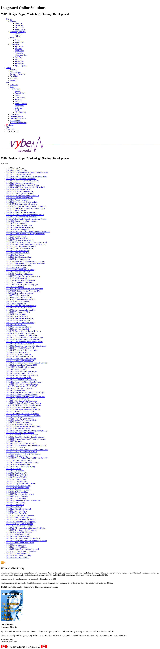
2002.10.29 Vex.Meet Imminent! (18, 464)
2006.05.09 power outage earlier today (20, 361)
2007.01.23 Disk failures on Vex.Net (19, 356)
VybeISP (18, 59)
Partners (13, 80)
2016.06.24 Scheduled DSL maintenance (21, 213)
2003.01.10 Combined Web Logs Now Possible (23, 454)
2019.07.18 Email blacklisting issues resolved (22, 196)
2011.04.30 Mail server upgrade (17, 295)
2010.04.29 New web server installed (19, 318)
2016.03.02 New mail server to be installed (21, 217)
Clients (8, 68)
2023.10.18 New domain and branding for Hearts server (26, 177)
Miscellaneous (20, 112)
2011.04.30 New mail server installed (19, 293)
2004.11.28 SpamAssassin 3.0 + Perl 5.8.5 (21, 386)
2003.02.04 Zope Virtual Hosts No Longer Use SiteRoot (27, 450)
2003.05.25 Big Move (14, 441)
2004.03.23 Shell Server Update (17, 399)
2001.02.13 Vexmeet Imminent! (17, 558)
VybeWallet (19, 51)
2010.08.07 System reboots (16, 314)
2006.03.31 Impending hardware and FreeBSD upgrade (26, 363)
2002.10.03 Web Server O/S (16, 473)
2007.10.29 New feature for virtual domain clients (24, 342)
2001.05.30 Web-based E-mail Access (20, 543)
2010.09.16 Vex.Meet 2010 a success (19, 308)
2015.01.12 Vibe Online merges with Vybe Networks (25, 244)
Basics (17, 91)
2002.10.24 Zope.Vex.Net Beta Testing (20, 467)
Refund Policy (15, 121)
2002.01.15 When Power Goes (17, 517)
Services (9, 19)
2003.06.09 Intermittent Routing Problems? (22, 435)
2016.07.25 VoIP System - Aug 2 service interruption (25, 208)
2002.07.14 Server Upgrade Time (18, 486)
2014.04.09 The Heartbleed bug (17, 251)
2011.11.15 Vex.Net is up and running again (22, 285)
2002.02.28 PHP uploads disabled (18, 509)
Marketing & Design (18, 32)
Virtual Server (20, 30)
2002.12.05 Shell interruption (16, 456)
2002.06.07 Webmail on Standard (18, 490)
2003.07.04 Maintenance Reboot (18, 428)
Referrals (13, 78)
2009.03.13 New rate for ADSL (17, 329)
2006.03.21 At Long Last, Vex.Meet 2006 (21, 365)
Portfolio (18, 34)
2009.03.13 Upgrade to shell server (19, 327)
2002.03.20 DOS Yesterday (16, 498)
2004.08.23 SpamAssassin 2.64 (17, 390)
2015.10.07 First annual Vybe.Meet (19, 225)
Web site (18, 102)
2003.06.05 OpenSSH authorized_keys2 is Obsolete (25, 437)
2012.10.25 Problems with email (18, 272)
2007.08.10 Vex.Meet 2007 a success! (20, 344)
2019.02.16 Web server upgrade (17, 200)
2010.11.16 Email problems (16, 304)
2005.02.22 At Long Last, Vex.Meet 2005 (21, 380)
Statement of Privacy (18, 118)
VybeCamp (19, 53)
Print (7, 127)
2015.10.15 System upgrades (16, 223)
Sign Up (13, 70)
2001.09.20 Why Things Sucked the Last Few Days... (26, 528)
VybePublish (19, 63)
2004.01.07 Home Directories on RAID (20, 412)
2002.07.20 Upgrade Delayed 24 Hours (20, 483)
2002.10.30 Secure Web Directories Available (22, 462)
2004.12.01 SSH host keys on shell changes (22, 384)
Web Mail (14, 76)
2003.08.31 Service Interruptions (18, 422)
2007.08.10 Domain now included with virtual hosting (26, 346)
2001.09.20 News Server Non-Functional (21, 530)
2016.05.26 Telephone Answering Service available (25, 215)
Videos (17, 36)
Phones (17, 40)
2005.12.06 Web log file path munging (20, 367)
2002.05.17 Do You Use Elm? (17, 492)
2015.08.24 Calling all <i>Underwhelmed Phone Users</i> (28, 232)
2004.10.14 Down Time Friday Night (19, 388)
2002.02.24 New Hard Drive (16, 511)
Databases (18, 108)
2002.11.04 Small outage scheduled (19, 460)
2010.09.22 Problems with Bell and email (21, 306)
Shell (17, 110)
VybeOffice (14, 44)
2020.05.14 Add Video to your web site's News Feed (25, 187)
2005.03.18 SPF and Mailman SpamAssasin (22, 376)
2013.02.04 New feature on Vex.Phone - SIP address (25, 263)
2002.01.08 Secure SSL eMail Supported (21, 522)
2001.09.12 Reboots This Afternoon (19, 532)
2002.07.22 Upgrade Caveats (16, 481)
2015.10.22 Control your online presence (21, 221)
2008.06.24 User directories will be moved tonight (24, 337)
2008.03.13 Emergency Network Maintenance (23, 340)
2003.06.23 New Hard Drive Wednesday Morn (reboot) (26, 431)
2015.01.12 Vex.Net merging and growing (21, 246)
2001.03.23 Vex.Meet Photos (16, 547)
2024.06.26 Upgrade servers (16, 170)
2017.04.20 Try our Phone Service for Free (21, 202)
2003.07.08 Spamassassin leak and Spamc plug (23, 426)
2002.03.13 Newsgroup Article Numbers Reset (23, 500)
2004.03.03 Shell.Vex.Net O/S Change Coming (23, 403)
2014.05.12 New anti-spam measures (19, 249)
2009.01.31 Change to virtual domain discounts (23, 331)
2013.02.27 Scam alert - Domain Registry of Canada (25, 261)
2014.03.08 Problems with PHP (17, 253)
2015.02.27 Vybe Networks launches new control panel (26, 242)
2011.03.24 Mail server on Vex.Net (19, 297)
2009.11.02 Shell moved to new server (20, 323)
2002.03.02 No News (14, 507)
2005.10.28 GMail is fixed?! (16, 369)
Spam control (20, 97)
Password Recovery (17, 74)
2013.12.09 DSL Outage (15, 255)
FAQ (12, 87)
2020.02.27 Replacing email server (18, 189)
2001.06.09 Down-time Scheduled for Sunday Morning (26, 541)
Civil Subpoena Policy (18, 123)
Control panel (20, 93)
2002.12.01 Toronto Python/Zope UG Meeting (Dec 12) (26, 458)
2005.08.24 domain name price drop (19, 373)
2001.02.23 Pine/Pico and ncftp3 (18, 553)
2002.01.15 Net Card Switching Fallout (20, 519)
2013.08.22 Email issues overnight (18, 257)
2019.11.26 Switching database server (20, 194)
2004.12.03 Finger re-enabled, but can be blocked (24, 382)
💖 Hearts (9, 125)
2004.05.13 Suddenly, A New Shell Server (21, 395)
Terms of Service (16, 116)
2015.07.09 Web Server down (17, 238)
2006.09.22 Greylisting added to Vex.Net (21, 359)
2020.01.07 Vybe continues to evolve (19, 191)
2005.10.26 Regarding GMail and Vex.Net (21, 371)
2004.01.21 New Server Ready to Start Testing (23, 409)
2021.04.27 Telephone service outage (19, 183)
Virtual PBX (19, 42)
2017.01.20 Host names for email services (21, 204)
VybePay (18, 57)
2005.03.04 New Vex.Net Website (18, 378)
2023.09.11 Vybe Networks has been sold (21, 179)
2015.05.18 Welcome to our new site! (19, 240)
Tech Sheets (14, 89)
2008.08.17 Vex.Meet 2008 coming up (20, 333)
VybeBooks (19, 47)
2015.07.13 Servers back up (16, 236)
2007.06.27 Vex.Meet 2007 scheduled (20, 348)
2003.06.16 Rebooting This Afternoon (20, 433)
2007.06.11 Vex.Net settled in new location (21, 350)
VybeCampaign (20, 66)
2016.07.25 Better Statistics (16, 210)
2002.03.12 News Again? (15, 503)
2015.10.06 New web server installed (19, 227)
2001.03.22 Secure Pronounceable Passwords (22, 549)
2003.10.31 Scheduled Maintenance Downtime (23, 416)
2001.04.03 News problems (16, 545)
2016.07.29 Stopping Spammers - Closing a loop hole (25, 206)
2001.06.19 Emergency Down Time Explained (23, 539)
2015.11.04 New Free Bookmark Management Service (26, 219)
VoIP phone (19, 106)
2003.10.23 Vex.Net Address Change (19, 418)
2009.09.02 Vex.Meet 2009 (16, 325)
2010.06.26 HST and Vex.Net (17, 316)
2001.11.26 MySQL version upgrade (19, 524)
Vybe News (14, 114)
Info (7, 82)
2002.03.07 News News (15, 505)
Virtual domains (21, 104)
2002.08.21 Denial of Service (16, 475)
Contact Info (10, 129)
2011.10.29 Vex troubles (15, 287)
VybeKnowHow (21, 55)
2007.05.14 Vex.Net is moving (17, 352)
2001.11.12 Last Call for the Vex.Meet (20, 526)
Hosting (13, 21)
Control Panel (15, 72)
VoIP (12, 38)
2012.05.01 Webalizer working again (19, 274)
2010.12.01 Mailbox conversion (17, 301)
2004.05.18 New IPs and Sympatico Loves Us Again (25, 392)
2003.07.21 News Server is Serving (19, 424)
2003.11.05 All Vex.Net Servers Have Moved (22, 414)
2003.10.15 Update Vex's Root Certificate (21, 420)
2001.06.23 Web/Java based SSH (18, 536)
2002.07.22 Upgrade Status (16, 479)
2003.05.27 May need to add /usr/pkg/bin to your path (26, 439)
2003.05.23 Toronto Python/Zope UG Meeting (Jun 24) (26, 445)
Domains (18, 23)
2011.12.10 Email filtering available (19, 282)
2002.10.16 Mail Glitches (15, 471)
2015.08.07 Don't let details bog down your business (25, 234)
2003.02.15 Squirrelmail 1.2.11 (17, 448)
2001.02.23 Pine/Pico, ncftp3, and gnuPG (21, 551)
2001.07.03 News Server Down (17, 534)
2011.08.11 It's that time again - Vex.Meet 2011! (23, 291)
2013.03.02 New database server (18, 259)
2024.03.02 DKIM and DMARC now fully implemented (27, 172)
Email (17, 95)
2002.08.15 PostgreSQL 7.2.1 (17, 477)
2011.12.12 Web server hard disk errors (20, 280)
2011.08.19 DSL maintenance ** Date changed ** (24, 289)
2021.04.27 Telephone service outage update (22, 181)
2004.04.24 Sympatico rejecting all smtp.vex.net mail (25, 397)
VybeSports (19, 61)
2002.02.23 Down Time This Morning (20, 515)
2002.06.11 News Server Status (17, 488)
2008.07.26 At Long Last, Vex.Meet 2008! (21, 335)
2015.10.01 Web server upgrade (17, 229)
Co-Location (19, 27)
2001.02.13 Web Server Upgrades (18, 555)
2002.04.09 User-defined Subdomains (20, 494)
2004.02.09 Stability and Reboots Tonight (21, 407)
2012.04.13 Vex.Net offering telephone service (23, 276)
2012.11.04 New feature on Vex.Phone (20, 270)
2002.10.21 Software (13, 469)
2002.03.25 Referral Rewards (17, 496)
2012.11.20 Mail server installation (18, 265)
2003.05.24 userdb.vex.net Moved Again (21, 443)
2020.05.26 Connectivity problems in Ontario (22, 185)
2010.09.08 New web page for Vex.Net (20, 310)
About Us (14, 85)
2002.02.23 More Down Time (17, 513)
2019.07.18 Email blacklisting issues (19, 198)
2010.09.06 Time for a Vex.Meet (18, 312)
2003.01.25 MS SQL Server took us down (21, 452)
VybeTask (18, 49)
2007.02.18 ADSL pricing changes (18, 354)
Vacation (18, 99)
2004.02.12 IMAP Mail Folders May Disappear (23, 405)
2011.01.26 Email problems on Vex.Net (20, 299)
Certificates (19, 25)
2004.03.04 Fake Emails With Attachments (21, 401)
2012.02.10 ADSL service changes (18, 278)
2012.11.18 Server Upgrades (16, 268)
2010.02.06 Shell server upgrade (18, 321)
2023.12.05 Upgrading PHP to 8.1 (18, 174)
